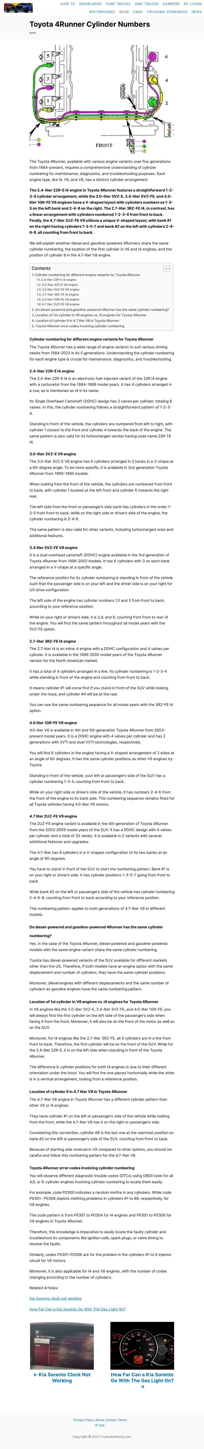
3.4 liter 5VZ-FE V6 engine (60, 289)
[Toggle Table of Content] (164, 268)
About (99, 1420)
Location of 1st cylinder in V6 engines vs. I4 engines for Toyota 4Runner (90, 315)
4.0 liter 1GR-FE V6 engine (60, 299)
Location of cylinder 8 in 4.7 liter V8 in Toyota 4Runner (77, 321)
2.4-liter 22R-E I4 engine (58, 280)
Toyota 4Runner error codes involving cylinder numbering (79, 326)
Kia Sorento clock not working (55, 1298)
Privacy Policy (84, 1420)
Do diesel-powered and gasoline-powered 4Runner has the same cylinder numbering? (102, 310)
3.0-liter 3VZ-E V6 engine (60, 285)
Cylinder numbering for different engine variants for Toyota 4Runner (87, 275)
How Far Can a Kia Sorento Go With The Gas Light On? (77, 1309)
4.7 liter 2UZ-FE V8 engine (60, 304)
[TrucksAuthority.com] (18, 8)
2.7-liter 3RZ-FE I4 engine (60, 294)
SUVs (32, 32)
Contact (111, 1420)
